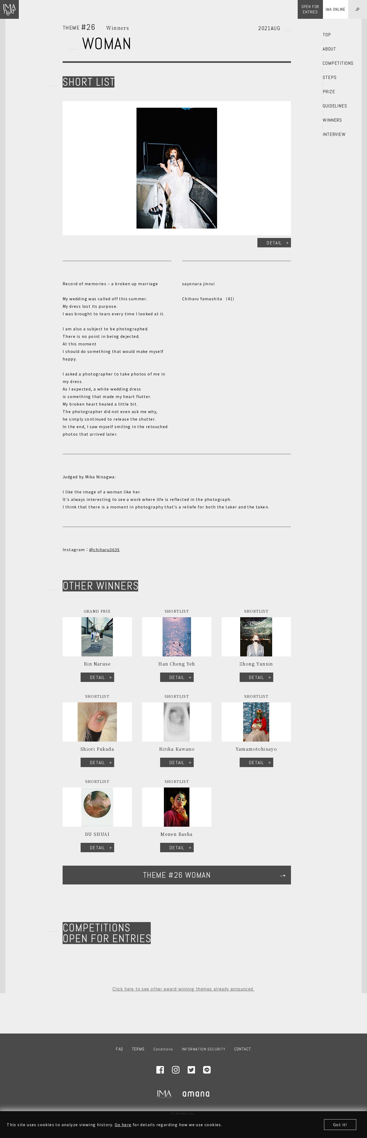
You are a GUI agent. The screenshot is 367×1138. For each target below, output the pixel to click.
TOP (327, 34)
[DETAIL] (177, 168)
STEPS (330, 77)
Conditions (163, 1049)
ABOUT (329, 48)
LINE (207, 1070)
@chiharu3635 (104, 549)
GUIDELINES (335, 105)
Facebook (160, 1070)
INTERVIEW (334, 134)
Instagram (175, 1070)
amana (196, 1094)
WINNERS (332, 120)
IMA (164, 1094)
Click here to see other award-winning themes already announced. (183, 989)
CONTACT (242, 1049)
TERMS (138, 1049)
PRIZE (329, 91)
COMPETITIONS (338, 63)
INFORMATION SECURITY (204, 1049)
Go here (123, 1124)
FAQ (119, 1049)
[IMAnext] (9, 9)
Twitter (191, 1070)
